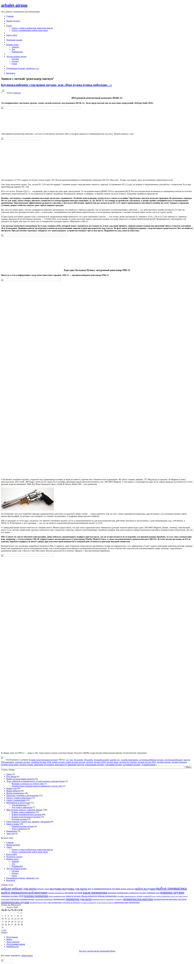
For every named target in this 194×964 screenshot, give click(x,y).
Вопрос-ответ (12, 859)
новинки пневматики (36, 895)
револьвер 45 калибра (44, 764)
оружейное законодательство (126, 896)
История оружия (19, 819)
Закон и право (12, 824)
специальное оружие (94, 764)
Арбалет (15, 47)
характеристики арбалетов (105, 902)
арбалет (6, 888)
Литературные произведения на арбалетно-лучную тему (37, 786)
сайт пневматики (54, 902)
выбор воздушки (145, 888)
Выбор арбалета (13, 791)
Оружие (15, 59)
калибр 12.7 (115, 760)
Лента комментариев (15, 944)
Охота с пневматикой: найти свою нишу (30, 30)
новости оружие (73, 896)
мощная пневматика (118, 892)
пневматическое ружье (38, 903)
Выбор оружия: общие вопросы (20, 779)
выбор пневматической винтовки (24, 892)
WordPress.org (12, 946)
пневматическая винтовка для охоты (170, 899)
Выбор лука (11, 788)
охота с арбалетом (163, 896)
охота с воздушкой (176, 896)
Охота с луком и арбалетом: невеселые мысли (32, 28)
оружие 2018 (99, 762)
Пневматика (17, 52)
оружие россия (163, 762)
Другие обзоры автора (16, 868)
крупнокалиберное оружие (151, 760)
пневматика (59, 899)
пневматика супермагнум (114, 899)
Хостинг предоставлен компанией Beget (97, 951)
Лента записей (12, 942)
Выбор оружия (13, 845)
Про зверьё (11, 776)
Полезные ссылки (14, 857)
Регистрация (12, 937)
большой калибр (101, 760)
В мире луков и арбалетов (23, 812)
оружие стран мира (9, 764)
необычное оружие (137, 893)
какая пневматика (95, 892)
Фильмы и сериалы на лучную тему (28, 784)
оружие (89, 762)
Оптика (15, 61)
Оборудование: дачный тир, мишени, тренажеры (28, 821)
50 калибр (88, 760)
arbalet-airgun (14, 5)
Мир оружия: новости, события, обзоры (24, 810)
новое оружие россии (75, 762)
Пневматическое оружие (23, 826)
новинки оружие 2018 (41, 762)
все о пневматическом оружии (104, 888)
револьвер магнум (76, 764)
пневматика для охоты (79, 899)
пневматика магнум (98, 899)
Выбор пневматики (15, 793)
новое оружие (58, 762)
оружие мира (112, 762)
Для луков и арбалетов (22, 807)
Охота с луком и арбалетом (18, 798)
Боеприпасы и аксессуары (18, 802)
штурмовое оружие (131, 764)
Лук (13, 49)
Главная (9, 842)
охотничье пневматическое (22, 899)
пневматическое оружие (15, 902)
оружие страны (26, 764)
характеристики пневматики (127, 902)
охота (154, 896)
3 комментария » (149, 764)
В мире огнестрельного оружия (43, 760)
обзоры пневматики (107, 896)
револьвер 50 (61, 764)
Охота (14, 63)
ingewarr (17, 93)
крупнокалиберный (173, 760)
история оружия (73, 892)
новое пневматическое (57, 896)
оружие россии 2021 (147, 762)
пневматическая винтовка (138, 899)
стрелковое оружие (113, 764)
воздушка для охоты (74, 888)
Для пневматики (19, 805)
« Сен (3, 930)
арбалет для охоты (24, 888)
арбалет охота (43, 889)
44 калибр (78, 760)
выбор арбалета (128, 889)
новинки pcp (153, 892)
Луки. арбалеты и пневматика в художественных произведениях (35, 781)
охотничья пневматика (44, 899)
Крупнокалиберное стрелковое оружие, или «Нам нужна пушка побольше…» (56, 85)
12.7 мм (69, 760)
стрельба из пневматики (88, 902)
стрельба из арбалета (71, 902)
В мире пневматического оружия (26, 814)
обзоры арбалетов (89, 896)
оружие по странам (128, 762)
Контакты (10, 880)
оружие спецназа (179, 762)
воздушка (56, 888)
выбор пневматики (171, 888)
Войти (9, 939)
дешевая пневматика (56, 893)
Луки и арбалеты (19, 829)
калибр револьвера (129, 760)
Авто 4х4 (10, 833)
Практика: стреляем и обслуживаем (22, 795)
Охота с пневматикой (16, 800)
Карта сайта (11, 854)
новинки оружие (22, 762)
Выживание (11, 831)
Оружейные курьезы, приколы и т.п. (22, 878)
